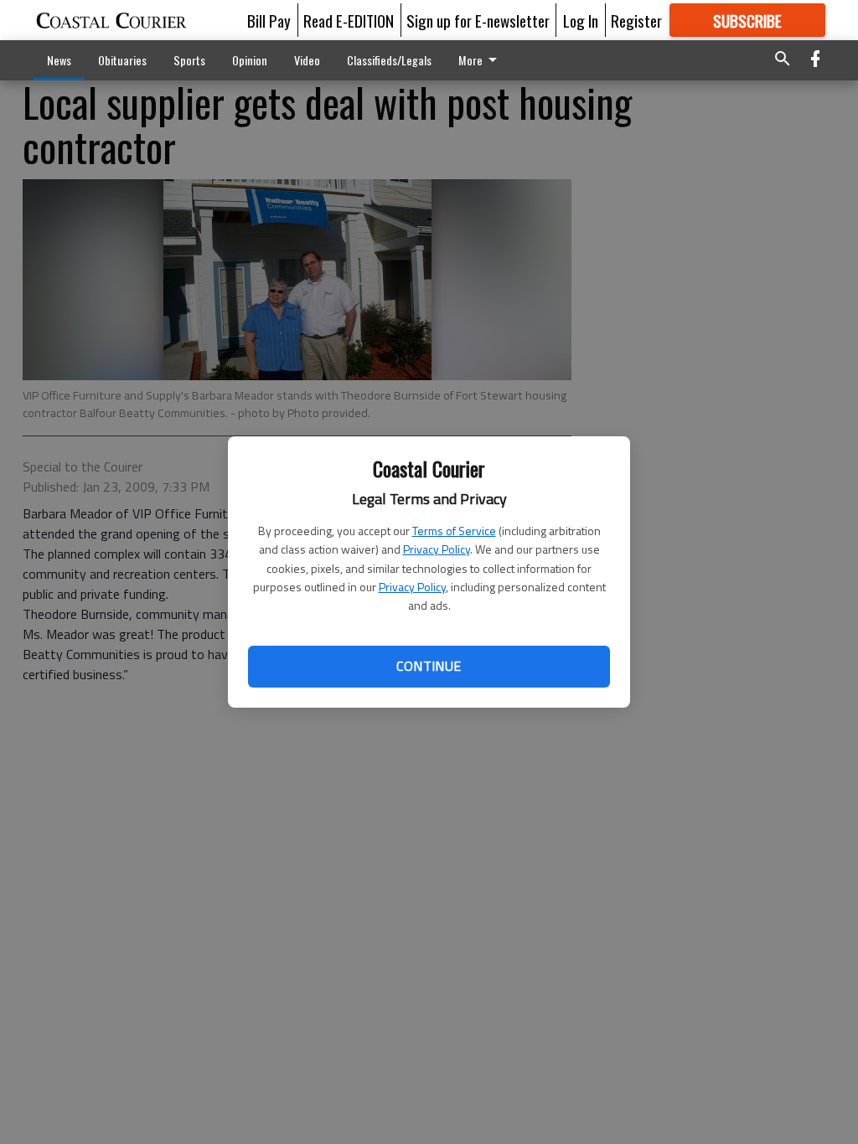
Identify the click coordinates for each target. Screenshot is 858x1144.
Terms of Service (454, 530)
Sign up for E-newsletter (478, 20)
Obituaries (122, 60)
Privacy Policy (436, 549)
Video (307, 60)
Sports (189, 60)
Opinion (249, 60)
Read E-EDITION (348, 20)
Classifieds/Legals (389, 60)
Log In (580, 20)
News (59, 60)
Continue (428, 666)
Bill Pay (269, 20)
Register (636, 20)
